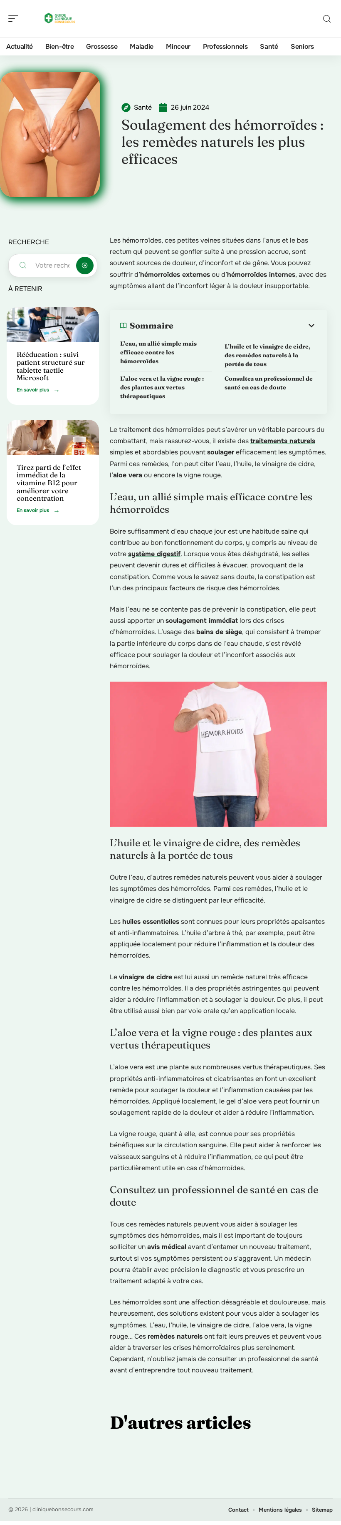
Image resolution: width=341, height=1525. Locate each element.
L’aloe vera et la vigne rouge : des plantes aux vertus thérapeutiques (162, 387)
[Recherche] (327, 19)
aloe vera (127, 475)
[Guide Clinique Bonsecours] (59, 19)
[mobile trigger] (15, 19)
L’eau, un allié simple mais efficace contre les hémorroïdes (158, 352)
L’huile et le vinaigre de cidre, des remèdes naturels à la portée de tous (267, 355)
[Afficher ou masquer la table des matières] (244, 326)
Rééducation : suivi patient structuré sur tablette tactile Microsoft (51, 366)
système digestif (154, 553)
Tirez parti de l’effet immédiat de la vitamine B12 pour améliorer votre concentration (49, 483)
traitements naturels (282, 440)
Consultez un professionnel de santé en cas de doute (269, 383)
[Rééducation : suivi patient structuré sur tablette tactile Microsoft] (53, 324)
